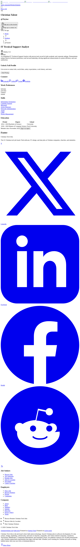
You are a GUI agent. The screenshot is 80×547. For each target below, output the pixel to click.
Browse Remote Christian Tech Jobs (16, 518)
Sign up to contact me (10, 27)
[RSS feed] (2, 467)
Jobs (2, 5)
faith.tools (17, 530)
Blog (6, 505)
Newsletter (8, 481)
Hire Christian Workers (12, 524)
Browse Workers (10, 492)
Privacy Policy (9, 512)
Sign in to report (25, 128)
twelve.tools (48, 530)
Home (6, 34)
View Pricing (5, 72)
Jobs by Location (10, 480)
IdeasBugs (6, 545)
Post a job (4, 9)
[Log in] (1, 7)
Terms (6, 514)
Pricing (7, 494)
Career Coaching (10, 483)
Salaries (18, 5)
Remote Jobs (9, 478)
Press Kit (7, 511)
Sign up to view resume (10, 24)
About (7, 504)
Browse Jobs (9, 474)
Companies (7, 5)
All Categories (9, 476)
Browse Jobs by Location (12, 521)
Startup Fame (32, 530)
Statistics (7, 507)
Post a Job (8, 491)
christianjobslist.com (7, 530)
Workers (13, 5)
